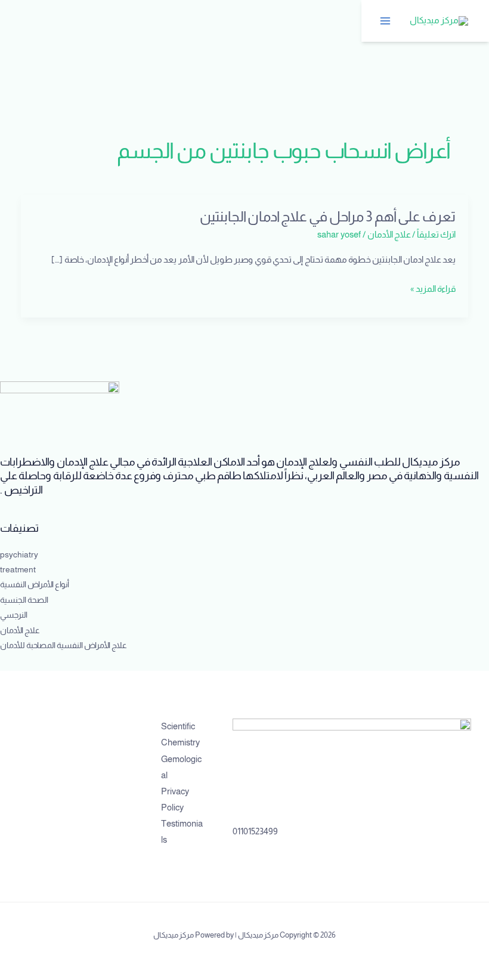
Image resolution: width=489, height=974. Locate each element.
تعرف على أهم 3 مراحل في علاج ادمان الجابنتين (326, 216)
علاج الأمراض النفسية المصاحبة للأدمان (63, 645)
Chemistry (180, 742)
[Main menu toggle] (385, 20)
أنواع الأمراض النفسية (34, 584)
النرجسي (13, 615)
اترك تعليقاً (436, 234)
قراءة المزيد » (433, 289)
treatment (18, 569)
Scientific (178, 726)
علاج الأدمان (389, 234)
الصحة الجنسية (24, 600)
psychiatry (19, 554)
